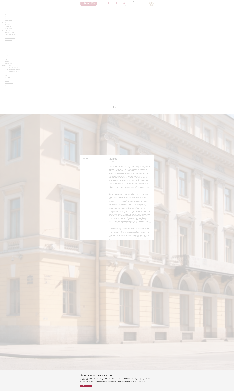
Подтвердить (86, 385)
